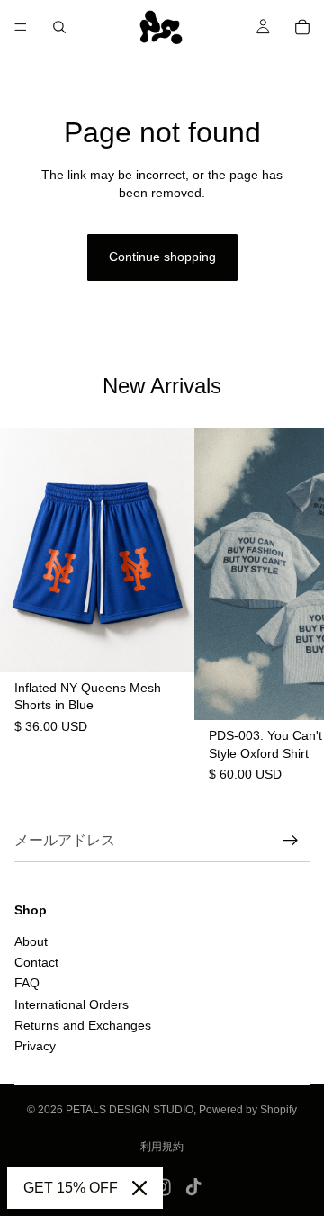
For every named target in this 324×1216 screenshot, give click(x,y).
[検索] (59, 27)
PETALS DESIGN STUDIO (130, 1109)
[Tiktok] (193, 1187)
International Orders (71, 1003)
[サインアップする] (291, 841)
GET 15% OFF (70, 1187)
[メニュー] (20, 27)
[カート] (302, 27)
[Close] (139, 1188)
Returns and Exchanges (82, 1025)
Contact (36, 962)
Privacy (35, 1046)
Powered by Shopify (248, 1109)
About (31, 940)
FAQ (27, 983)
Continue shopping (162, 256)
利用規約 (162, 1146)
